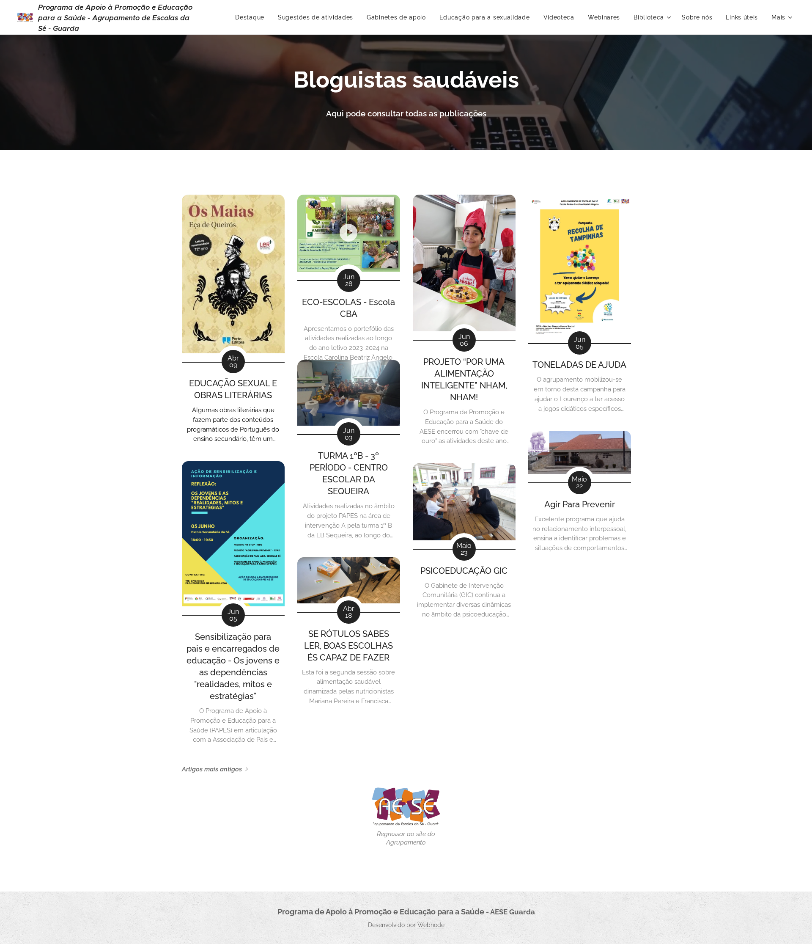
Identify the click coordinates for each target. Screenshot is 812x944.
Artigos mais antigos (212, 769)
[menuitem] (252, 17)
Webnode (430, 925)
